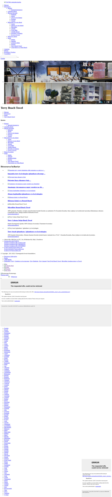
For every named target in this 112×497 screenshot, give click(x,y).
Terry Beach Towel (16, 46)
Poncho (13, 44)
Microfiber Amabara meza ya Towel (72, 261)
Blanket (10, 8)
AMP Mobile (7, 259)
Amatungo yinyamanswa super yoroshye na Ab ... (26, 187)
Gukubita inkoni (12, 11)
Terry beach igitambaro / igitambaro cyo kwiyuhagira (27, 232)
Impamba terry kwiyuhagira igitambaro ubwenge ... (26, 174)
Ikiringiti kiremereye (16, 10)
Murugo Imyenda (12, 13)
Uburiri (13, 21)
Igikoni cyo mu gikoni (17, 25)
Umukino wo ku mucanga (22, 261)
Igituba (13, 39)
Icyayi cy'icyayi (15, 35)
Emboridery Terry (9, 261)
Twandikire (7, 54)
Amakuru (6, 49)
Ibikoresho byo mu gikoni (15, 22)
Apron (13, 24)
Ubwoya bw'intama (16, 17)
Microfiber (14, 27)
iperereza (10, 214)
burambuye (16, 214)
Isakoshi (13, 41)
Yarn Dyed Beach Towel (54, 261)
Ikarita (6, 258)
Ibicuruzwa (7, 6)
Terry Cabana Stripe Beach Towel (20, 220)
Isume (9, 38)
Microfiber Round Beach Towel (19, 207)
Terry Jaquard (43, 261)
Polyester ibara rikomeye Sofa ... (19, 180)
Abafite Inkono (15, 32)
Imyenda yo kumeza (16, 33)
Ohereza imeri (4, 275)
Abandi (13, 28)
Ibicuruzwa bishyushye (10, 256)
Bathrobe (13, 14)
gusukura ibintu (15, 43)
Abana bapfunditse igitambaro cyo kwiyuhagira (25, 194)
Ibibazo (6, 50)
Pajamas (13, 19)
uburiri (13, 16)
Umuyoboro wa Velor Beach (19, 47)
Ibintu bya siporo (12, 36)
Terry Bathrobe (34, 261)
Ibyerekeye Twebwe (9, 52)
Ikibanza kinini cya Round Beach (20, 201)
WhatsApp (14, 276)
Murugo (6, 5)
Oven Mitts (14, 30)
